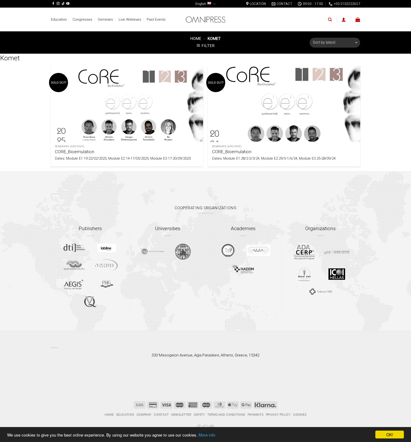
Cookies (300, 414)
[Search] (330, 19)
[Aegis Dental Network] (74, 284)
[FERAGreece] (228, 250)
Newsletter (181, 414)
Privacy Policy (278, 414)
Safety (199, 414)
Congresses (82, 19)
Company (144, 414)
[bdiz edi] (304, 274)
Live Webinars (130, 19)
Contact (161, 414)
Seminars (105, 19)
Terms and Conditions (226, 414)
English (201, 4)
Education (59, 19)
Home (195, 38)
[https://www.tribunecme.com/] (321, 291)
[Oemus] (106, 265)
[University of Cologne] (152, 252)
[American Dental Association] (304, 252)
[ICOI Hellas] (337, 274)
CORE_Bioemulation (74, 151)
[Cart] (357, 19)
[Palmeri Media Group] (106, 284)
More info (207, 435)
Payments (255, 414)
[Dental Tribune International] (74, 247)
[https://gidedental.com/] (337, 252)
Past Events (156, 19)
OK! (389, 434)
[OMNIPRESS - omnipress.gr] (205, 19)
